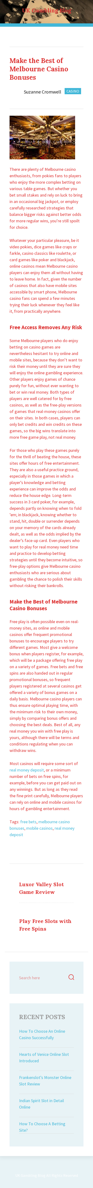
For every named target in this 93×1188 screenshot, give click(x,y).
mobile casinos (39, 828)
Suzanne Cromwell (42, 92)
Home (37, 33)
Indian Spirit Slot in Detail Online (41, 1104)
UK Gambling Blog (46, 10)
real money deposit (27, 770)
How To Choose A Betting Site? (42, 1127)
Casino (54, 33)
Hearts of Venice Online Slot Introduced (44, 1057)
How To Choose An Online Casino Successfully (42, 1034)
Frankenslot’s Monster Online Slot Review (45, 1081)
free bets (28, 821)
